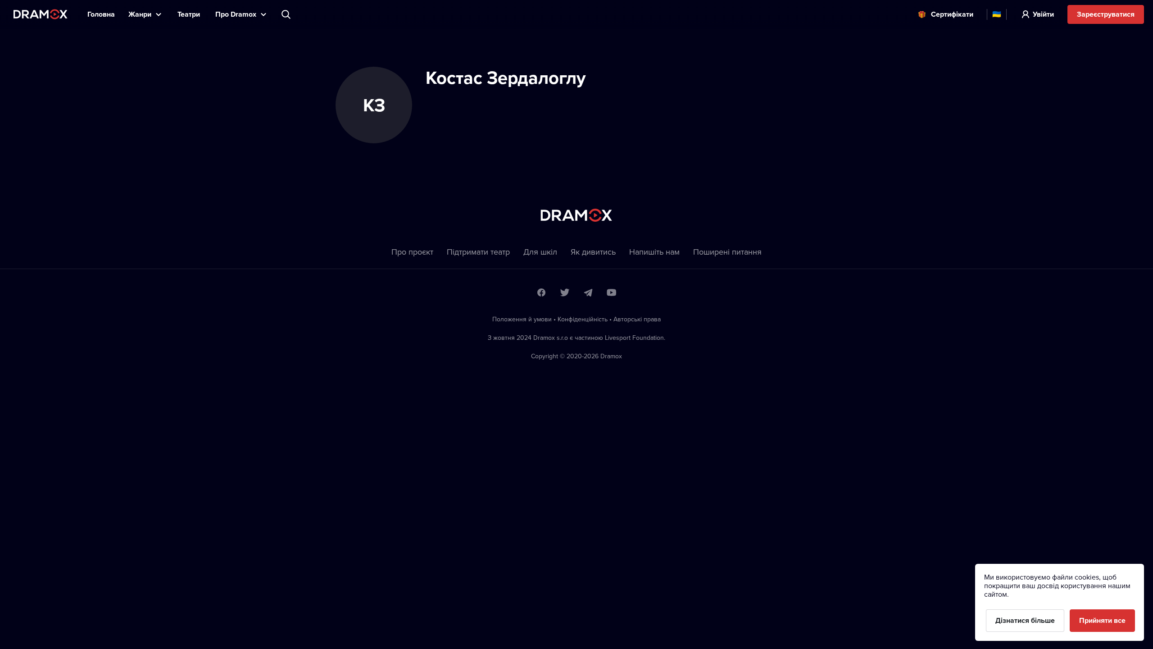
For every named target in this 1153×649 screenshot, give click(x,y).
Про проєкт (412, 251)
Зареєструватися (1106, 14)
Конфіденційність (583, 319)
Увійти (1043, 14)
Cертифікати (952, 14)
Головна (101, 14)
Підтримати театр (478, 251)
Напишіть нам (654, 251)
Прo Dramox (235, 14)
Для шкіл (540, 251)
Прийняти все (1102, 620)
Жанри (139, 14)
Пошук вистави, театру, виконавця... (287, 14)
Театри (189, 14)
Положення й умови (522, 319)
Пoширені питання (727, 251)
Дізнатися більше (1025, 620)
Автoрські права (637, 319)
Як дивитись (593, 251)
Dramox (41, 14)
